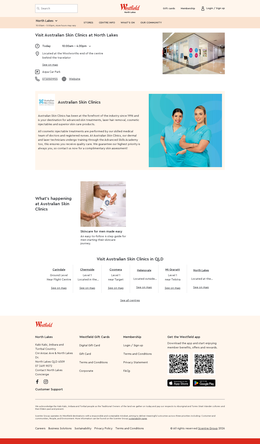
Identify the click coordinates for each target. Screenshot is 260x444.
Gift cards (169, 8)
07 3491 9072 (43, 366)
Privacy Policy (103, 428)
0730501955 (50, 79)
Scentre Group (208, 428)
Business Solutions (60, 428)
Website (74, 79)
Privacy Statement (135, 362)
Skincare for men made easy (101, 231)
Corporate (86, 370)
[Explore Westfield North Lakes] (130, 8)
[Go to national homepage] (44, 323)
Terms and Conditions (93, 362)
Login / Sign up (133, 345)
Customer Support (49, 389)
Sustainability (82, 428)
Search (45, 8)
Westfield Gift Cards (94, 336)
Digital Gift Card (89, 345)
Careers (40, 428)
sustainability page (138, 418)
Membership (188, 8)
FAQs (126, 370)
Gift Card (85, 353)
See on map (50, 64)
